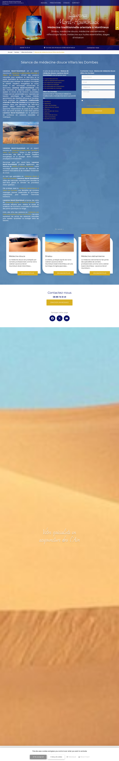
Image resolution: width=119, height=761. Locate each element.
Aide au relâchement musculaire (54, 80)
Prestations (55, 3)
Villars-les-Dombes (50, 105)
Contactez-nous (93, 48)
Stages (66, 3)
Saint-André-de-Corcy (51, 111)
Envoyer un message (59, 302)
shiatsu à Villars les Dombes (22, 166)
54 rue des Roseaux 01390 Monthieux (60, 48)
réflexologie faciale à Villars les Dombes (20, 202)
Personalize (72, 757)
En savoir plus (27, 273)
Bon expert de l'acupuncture (53, 82)
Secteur (16, 52)
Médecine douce (17, 256)
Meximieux (47, 103)
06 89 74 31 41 (25, 48)
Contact (76, 3)
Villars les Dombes (26, 52)
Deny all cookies (56, 757)
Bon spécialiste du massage (53, 88)
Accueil (44, 3)
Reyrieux (47, 113)
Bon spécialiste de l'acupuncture (54, 86)
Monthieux (47, 101)
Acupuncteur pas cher (51, 79)
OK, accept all (39, 757)
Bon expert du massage (51, 84)
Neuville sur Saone (50, 118)
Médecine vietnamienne (92, 256)
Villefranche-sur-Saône (51, 107)
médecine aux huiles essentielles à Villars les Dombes (21, 213)
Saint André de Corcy (50, 115)
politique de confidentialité (93, 105)
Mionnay (47, 109)
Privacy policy (85, 757)
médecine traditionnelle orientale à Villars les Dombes (21, 151)
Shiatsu (48, 256)
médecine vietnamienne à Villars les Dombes (21, 189)
